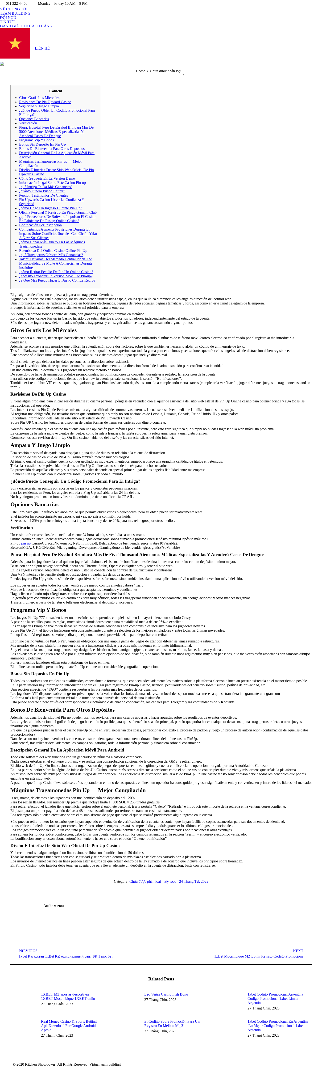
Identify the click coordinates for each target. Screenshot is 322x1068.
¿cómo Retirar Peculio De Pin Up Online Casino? (56, 272)
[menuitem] (13, 9)
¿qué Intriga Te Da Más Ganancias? (45, 187)
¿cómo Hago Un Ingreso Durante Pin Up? (50, 208)
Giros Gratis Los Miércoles (39, 98)
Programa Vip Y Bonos (36, 140)
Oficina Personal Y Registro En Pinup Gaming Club (58, 212)
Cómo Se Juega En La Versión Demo (47, 178)
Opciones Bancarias (34, 119)
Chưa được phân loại (145, 881)
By (170, 881)
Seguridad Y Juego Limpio (39, 106)
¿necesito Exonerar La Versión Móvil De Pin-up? (55, 276)
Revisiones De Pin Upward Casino (45, 102)
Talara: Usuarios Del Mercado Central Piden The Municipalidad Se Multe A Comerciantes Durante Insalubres (55, 263)
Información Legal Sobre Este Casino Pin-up (52, 183)
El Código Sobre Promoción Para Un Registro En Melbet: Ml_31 (172, 1023)
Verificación (28, 123)
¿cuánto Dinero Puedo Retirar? (42, 191)
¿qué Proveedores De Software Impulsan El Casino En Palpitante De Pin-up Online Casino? (57, 219)
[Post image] (23, 1002)
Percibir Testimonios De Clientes (43, 195)
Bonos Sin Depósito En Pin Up (42, 144)
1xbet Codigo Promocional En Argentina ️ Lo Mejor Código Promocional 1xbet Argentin (278, 1025)
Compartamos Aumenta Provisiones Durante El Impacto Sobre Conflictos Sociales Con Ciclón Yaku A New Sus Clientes (58, 233)
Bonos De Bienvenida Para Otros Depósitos (52, 149)
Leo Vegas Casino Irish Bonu (166, 994)
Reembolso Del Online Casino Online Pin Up (53, 251)
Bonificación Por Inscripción (40, 225)
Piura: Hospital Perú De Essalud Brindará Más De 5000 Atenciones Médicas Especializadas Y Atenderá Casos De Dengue (56, 131)
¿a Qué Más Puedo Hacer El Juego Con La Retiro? (57, 280)
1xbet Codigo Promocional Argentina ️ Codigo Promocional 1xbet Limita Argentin (276, 998)
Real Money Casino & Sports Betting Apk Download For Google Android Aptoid (69, 1025)
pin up (26, 543)
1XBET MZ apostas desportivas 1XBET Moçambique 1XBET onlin (68, 996)
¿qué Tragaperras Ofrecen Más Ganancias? (51, 255)
